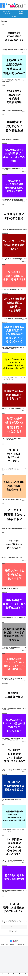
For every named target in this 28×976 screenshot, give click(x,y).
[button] (25, 450)
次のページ (14, 926)
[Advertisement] (14, 961)
